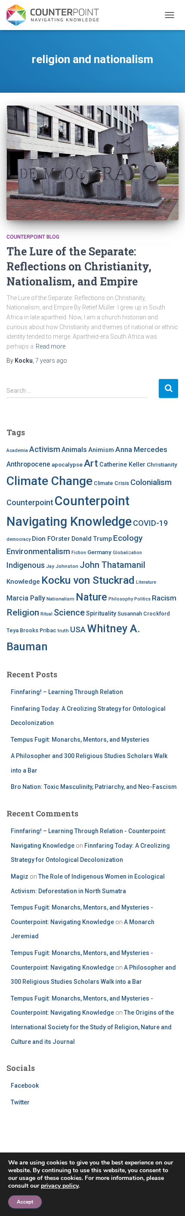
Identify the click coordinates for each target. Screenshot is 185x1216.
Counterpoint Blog (32, 237)
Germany (99, 552)
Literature (146, 582)
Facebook (25, 1085)
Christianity (162, 464)
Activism (44, 449)
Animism (101, 449)
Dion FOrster (51, 539)
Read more (50, 346)
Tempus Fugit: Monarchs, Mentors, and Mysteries (80, 739)
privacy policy (59, 1186)
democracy (18, 539)
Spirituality (101, 613)
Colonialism (151, 482)
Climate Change (49, 481)
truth (63, 631)
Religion (22, 612)
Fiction (78, 552)
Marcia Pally (25, 598)
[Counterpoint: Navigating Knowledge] (55, 15)
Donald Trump (91, 538)
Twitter (20, 1102)
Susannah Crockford (143, 613)
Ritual (46, 614)
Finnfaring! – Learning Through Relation (67, 691)
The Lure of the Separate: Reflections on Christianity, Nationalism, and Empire (78, 266)
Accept (25, 1201)
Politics (142, 599)
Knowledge (23, 581)
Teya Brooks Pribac (31, 630)
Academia (17, 450)
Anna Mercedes (141, 449)
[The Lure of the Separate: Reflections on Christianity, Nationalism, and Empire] (92, 163)
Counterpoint (29, 502)
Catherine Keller (122, 464)
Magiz (19, 876)
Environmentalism (38, 551)
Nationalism (60, 599)
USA (78, 629)
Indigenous (25, 565)
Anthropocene (28, 464)
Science (69, 612)
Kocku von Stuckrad (88, 580)
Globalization (127, 552)
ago (51, 360)
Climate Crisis (111, 483)
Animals (74, 450)
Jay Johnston (62, 566)
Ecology (127, 538)
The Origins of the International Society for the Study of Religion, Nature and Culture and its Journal (92, 1027)
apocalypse (67, 464)
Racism (164, 598)
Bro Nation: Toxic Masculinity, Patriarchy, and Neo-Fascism (94, 786)
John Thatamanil (112, 565)
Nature (91, 597)
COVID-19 (150, 523)
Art (91, 463)
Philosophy (120, 599)
